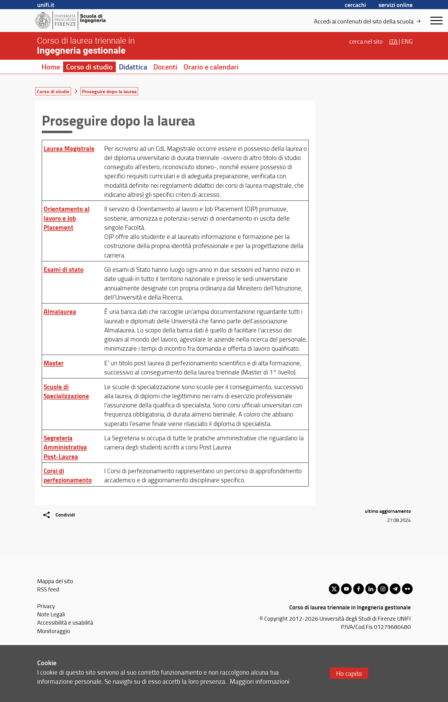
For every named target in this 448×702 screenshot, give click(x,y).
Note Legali (51, 614)
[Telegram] (395, 588)
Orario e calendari (211, 67)
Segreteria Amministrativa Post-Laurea (65, 447)
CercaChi (355, 4)
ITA (393, 41)
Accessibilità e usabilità (65, 622)
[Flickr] (407, 588)
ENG (407, 41)
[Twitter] (334, 588)
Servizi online (396, 4)
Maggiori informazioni (260, 681)
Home (50, 67)
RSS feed (48, 589)
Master (54, 362)
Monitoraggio (53, 631)
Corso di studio (89, 67)
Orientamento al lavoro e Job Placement (67, 218)
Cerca (366, 41)
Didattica (133, 67)
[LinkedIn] (370, 588)
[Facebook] (358, 588)
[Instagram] (383, 588)
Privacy (46, 606)
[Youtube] (346, 588)
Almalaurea (60, 311)
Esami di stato (64, 269)
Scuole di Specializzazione (66, 391)
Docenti (165, 67)
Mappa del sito (55, 581)
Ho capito (349, 673)
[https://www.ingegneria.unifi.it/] (82, 20)
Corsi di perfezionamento (68, 475)
